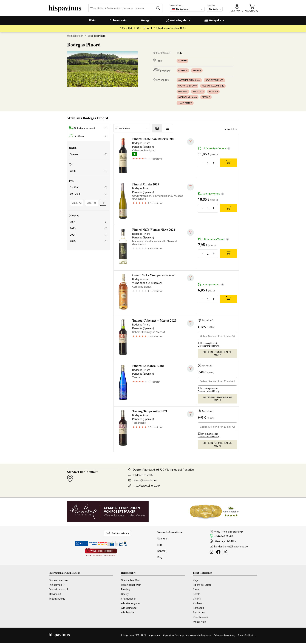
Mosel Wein (199, 621)
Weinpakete (216, 20)
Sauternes (199, 612)
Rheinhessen (200, 617)
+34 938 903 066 (143, 475)
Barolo (196, 594)
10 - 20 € (88, 193)
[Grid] (167, 128)
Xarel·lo (213, 91)
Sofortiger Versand (212, 194)
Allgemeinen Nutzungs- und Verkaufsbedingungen (187, 635)
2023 (88, 228)
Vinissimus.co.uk (59, 589)
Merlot (206, 97)
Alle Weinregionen (131, 603)
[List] (157, 128)
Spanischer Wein (130, 580)
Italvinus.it (55, 594)
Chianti (197, 598)
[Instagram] (212, 552)
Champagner (128, 598)
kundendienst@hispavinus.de (231, 546)
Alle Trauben (128, 612)
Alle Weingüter (129, 607)
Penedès (182, 70)
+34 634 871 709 (223, 536)
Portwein (198, 603)
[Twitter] (226, 552)
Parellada (198, 91)
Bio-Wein (90, 136)
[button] (237, 8)
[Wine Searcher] (214, 511)
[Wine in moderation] (101, 552)
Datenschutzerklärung (224, 635)
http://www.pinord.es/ (146, 485)
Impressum (154, 635)
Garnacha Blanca (187, 97)
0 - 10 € (88, 187)
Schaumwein (118, 20)
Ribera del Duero (202, 584)
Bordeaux (198, 607)
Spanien (182, 61)
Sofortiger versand (90, 128)
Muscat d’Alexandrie (213, 86)
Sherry (125, 594)
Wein (92, 20)
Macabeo (183, 91)
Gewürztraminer (214, 80)
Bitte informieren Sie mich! (217, 353)
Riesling (125, 589)
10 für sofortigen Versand (215, 148)
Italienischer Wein (131, 584)
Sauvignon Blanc (187, 86)
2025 (88, 241)
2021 (88, 222)
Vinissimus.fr (56, 584)
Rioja (196, 580)
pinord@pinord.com (145, 480)
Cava (196, 589)
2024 (88, 234)
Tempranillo (185, 103)
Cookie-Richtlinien (246, 635)
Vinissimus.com (58, 580)
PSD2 (83, 543)
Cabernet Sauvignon (189, 80)
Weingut (146, 20)
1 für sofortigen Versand (215, 239)
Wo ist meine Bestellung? (228, 531)
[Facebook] (219, 552)
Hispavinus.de (57, 598)
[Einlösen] (103, 203)
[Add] (228, 162)
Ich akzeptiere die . (209, 344)
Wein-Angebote (180, 20)
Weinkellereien (75, 35)
